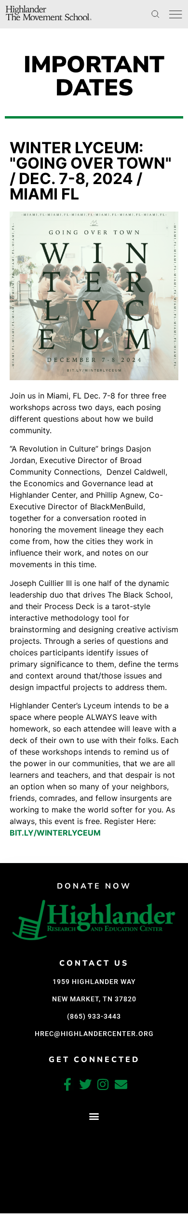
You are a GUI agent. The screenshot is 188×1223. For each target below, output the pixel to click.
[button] (94, 1116)
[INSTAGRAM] (103, 1084)
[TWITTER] (85, 1084)
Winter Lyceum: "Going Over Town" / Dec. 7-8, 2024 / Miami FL (91, 170)
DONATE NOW (94, 886)
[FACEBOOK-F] (67, 1084)
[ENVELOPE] (121, 1084)
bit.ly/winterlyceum (55, 832)
